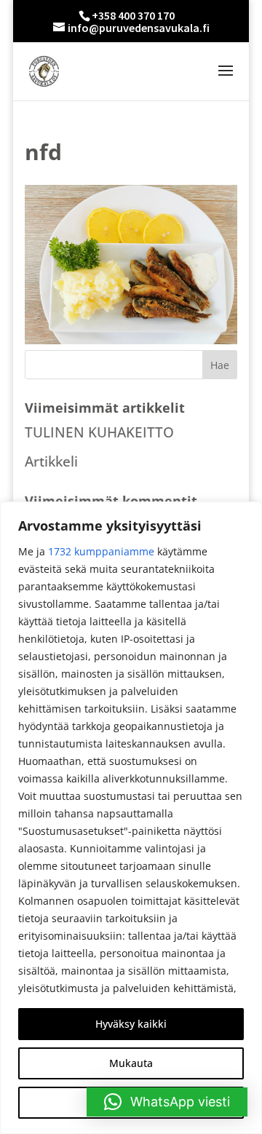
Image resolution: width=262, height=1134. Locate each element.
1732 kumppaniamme (101, 551)
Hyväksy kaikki (131, 1024)
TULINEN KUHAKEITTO (99, 432)
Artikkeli (51, 461)
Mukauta (131, 1063)
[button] (167, 1102)
